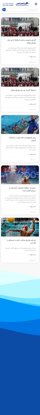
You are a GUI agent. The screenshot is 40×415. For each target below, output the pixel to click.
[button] (36, 4)
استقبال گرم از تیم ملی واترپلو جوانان (23, 90)
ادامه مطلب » (32, 56)
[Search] (4, 9)
